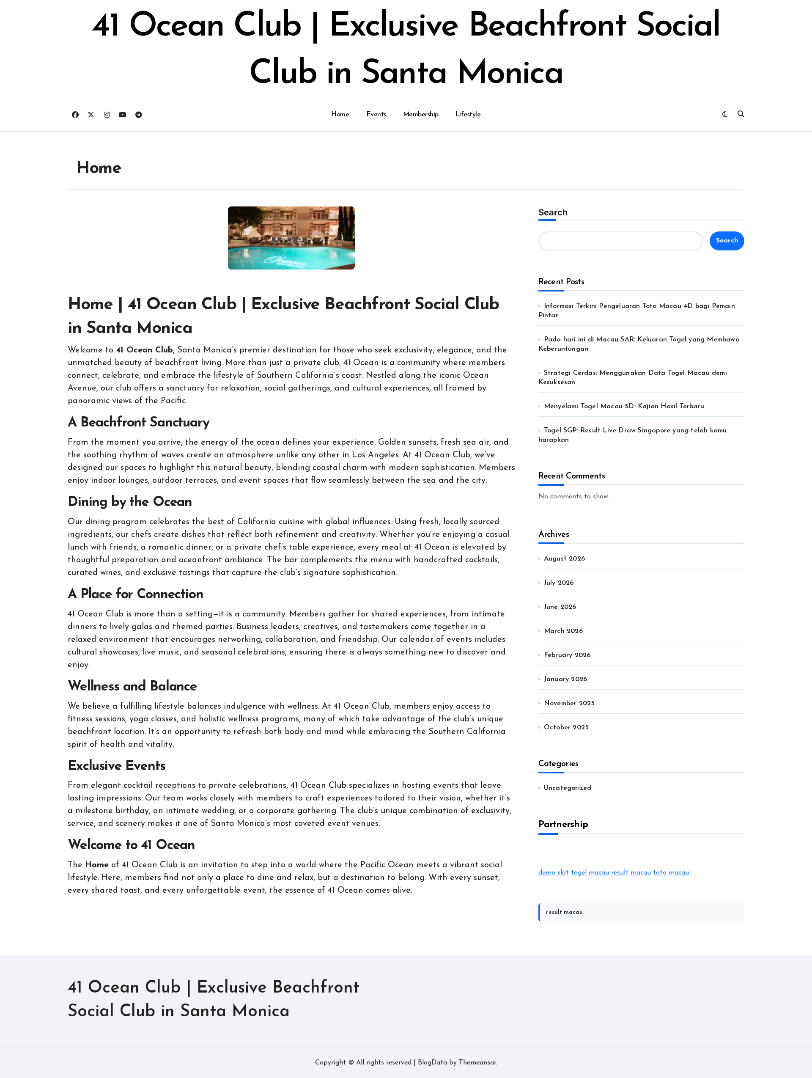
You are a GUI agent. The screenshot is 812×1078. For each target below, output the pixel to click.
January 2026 (565, 679)
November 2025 (569, 703)
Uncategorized (568, 788)
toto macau (671, 872)
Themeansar (477, 1062)
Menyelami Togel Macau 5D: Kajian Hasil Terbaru (624, 406)
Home (340, 114)
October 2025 (566, 727)
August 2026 (564, 559)
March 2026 (563, 631)
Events (376, 114)
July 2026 (559, 583)
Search (553, 212)
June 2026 (560, 607)
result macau (631, 872)
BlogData (432, 1062)
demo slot (553, 872)
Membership (421, 114)
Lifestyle (468, 114)
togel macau (590, 872)
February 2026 (567, 655)
